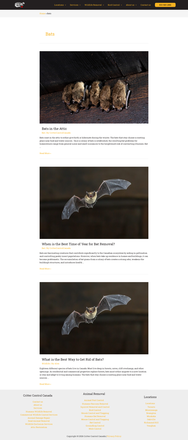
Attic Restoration (39, 427)
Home (42, 13)
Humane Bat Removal (95, 416)
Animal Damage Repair (39, 418)
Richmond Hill (151, 422)
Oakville (151, 419)
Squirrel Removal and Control (95, 407)
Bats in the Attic (54, 128)
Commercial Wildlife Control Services (38, 414)
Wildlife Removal (93, 5)
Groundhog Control (95, 425)
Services (74, 5)
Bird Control (114, 5)
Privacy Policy (113, 436)
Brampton (151, 413)
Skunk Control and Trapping (95, 413)
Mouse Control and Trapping (95, 419)
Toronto (151, 407)
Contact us (146, 5)
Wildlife (46, 363)
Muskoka (151, 416)
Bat (43, 132)
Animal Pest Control (94, 400)
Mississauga (151, 410)
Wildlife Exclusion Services (39, 424)
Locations (59, 5)
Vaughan (151, 425)
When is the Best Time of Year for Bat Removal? (78, 244)
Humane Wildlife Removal (39, 411)
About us (130, 5)
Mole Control (95, 428)
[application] (65, 5)
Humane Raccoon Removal (95, 403)
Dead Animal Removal (39, 421)
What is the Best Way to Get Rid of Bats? (73, 359)
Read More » (45, 153)
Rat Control (95, 422)
